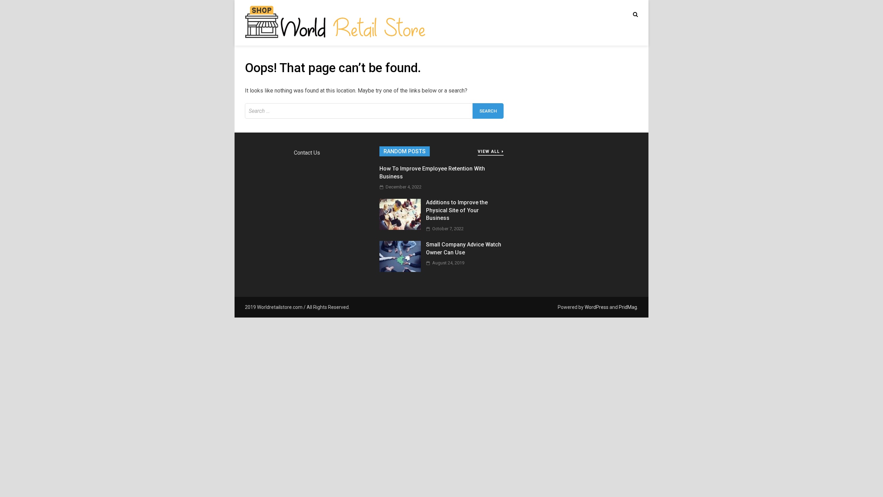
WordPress (596, 307)
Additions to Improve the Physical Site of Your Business (457, 210)
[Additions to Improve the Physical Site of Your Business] (400, 228)
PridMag (628, 307)
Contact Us (307, 152)
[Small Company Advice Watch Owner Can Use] (400, 270)
